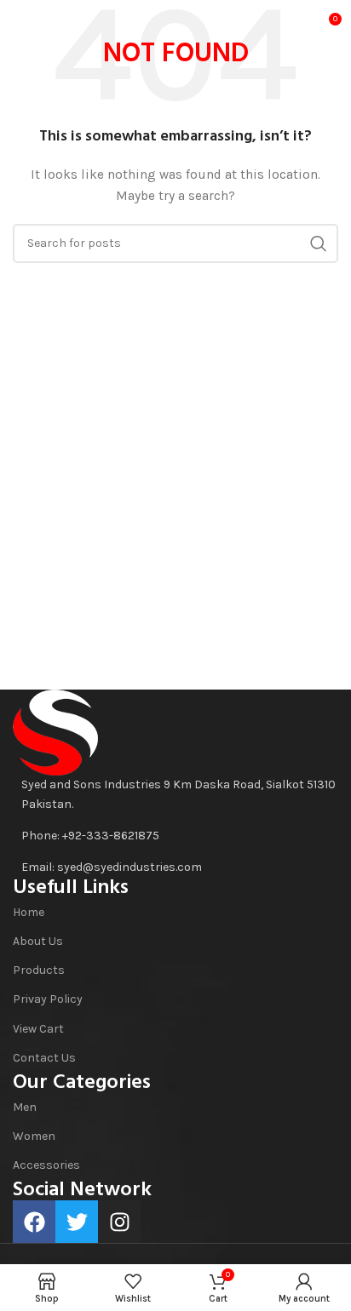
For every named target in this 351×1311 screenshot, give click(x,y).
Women (34, 1136)
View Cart (38, 1029)
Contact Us (44, 1058)
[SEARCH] (318, 243)
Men (25, 1107)
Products (39, 970)
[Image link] (55, 731)
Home (28, 912)
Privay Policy (48, 999)
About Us (38, 941)
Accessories (46, 1165)
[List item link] (175, 836)
